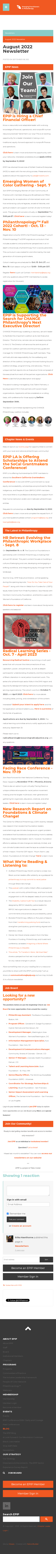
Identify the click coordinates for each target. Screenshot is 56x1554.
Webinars (7, 1390)
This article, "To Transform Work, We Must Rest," (28, 952)
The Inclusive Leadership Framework (20, 1377)
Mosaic (12, 1544)
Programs (9, 1364)
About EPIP (10, 1339)
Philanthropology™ (12, 1386)
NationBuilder (33, 1544)
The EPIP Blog (9, 1433)
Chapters (7, 1360)
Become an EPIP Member (28, 1268)
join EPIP (33, 1107)
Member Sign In (28, 1276)
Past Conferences (11, 1424)
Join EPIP (11, 1142)
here (38, 856)
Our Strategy (12, 1454)
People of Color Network (14, 1382)
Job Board (15, 1472)
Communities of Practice (14, 1373)
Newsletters (10, 33)
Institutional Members (13, 1356)
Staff (5, 1347)
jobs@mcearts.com (41, 176)
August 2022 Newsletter (15, 39)
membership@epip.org (40, 272)
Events (7, 1411)
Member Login (10, 1403)
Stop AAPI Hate (10, 1446)
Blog (6, 1428)
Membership (10, 1394)
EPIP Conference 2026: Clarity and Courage (23, 1420)
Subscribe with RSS (14, 1285)
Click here (19, 216)
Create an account (21, 1226)
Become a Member (12, 1407)
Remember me (17, 1213)
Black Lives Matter (11, 1441)
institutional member (39, 1142)
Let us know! (33, 1148)
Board (6, 1352)
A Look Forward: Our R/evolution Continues (23, 1437)
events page (24, 447)
